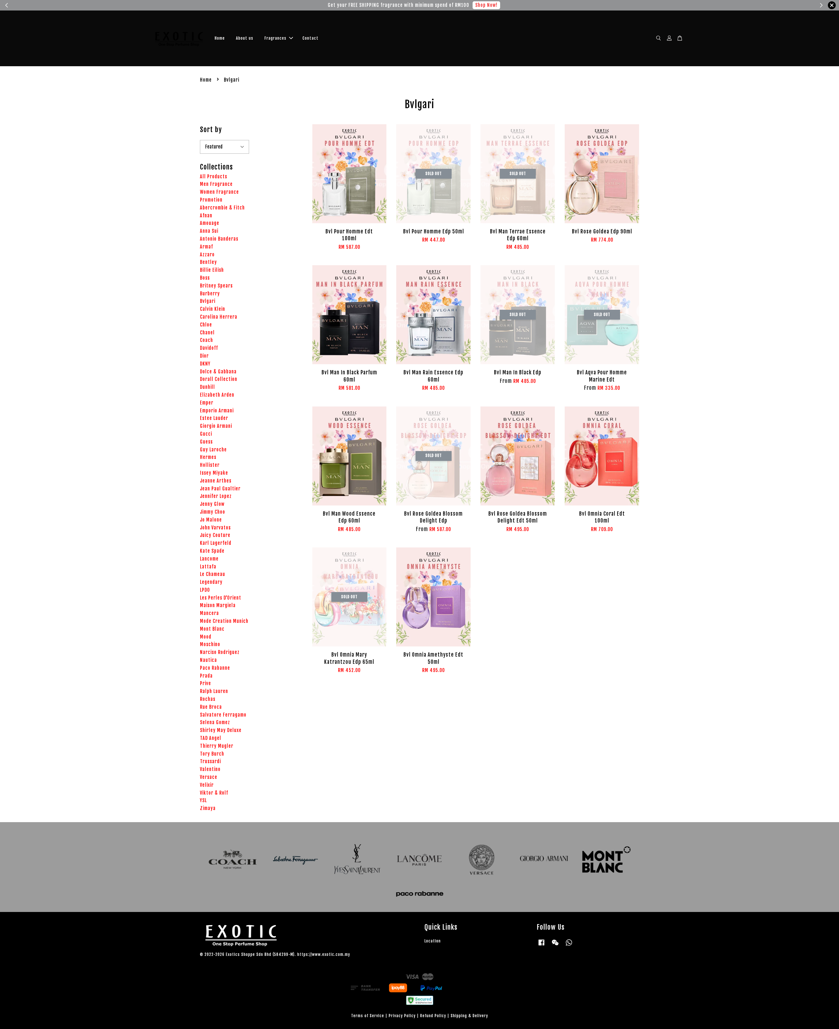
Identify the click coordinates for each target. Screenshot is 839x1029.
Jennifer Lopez (216, 496)
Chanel (207, 332)
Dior (204, 356)
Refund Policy (433, 1015)
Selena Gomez (215, 722)
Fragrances (275, 38)
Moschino (210, 644)
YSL (203, 800)
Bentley (208, 262)
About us (244, 38)
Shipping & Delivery (469, 1015)
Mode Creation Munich (224, 621)
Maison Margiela (218, 605)
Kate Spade (212, 551)
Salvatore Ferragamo (223, 715)
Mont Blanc (212, 629)
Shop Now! (341, 5)
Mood (205, 637)
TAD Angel (210, 738)
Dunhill (207, 387)
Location (432, 941)
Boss (205, 278)
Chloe (206, 324)
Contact (310, 38)
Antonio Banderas (219, 239)
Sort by (211, 129)
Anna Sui (209, 231)
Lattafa (208, 566)
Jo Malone (211, 520)
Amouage (209, 223)
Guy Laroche (213, 449)
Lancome (209, 559)
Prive (205, 683)
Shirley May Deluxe (221, 730)
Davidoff (209, 348)
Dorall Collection (218, 379)
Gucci (206, 434)
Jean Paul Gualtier (220, 488)
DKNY (205, 363)
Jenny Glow (212, 504)
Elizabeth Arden (217, 395)
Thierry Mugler (216, 746)
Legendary (211, 582)
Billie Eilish (212, 270)
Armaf (206, 246)
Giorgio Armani (216, 426)
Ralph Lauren (214, 691)
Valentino (210, 769)
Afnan (206, 215)
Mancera (209, 613)
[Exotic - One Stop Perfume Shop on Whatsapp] (569, 945)
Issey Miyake (214, 473)
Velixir (207, 785)
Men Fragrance (216, 184)
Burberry (210, 293)
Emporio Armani (217, 410)
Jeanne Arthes (215, 481)
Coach (206, 340)
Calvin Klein (212, 309)
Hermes (208, 457)
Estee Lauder (214, 418)
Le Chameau (212, 574)
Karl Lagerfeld (215, 543)
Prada (206, 676)
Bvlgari (207, 301)
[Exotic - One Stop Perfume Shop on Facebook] (541, 945)
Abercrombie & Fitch (222, 207)
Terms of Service (367, 1015)
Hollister (210, 465)
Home (220, 38)
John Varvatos (215, 527)
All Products (213, 176)
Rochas (207, 699)
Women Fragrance (219, 192)
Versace (208, 777)
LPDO (205, 590)
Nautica (208, 660)
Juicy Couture (215, 535)
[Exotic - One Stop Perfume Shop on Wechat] (555, 945)
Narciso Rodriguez (220, 652)
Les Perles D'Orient (220, 598)
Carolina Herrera (218, 317)
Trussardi (210, 761)
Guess (206, 442)
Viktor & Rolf (214, 793)
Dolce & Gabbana (218, 371)
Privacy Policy (402, 1015)
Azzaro (207, 254)
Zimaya (208, 808)
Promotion (211, 200)
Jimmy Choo (212, 512)
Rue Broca (211, 707)
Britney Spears (216, 285)
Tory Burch (212, 754)
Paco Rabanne (215, 668)
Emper (206, 403)
